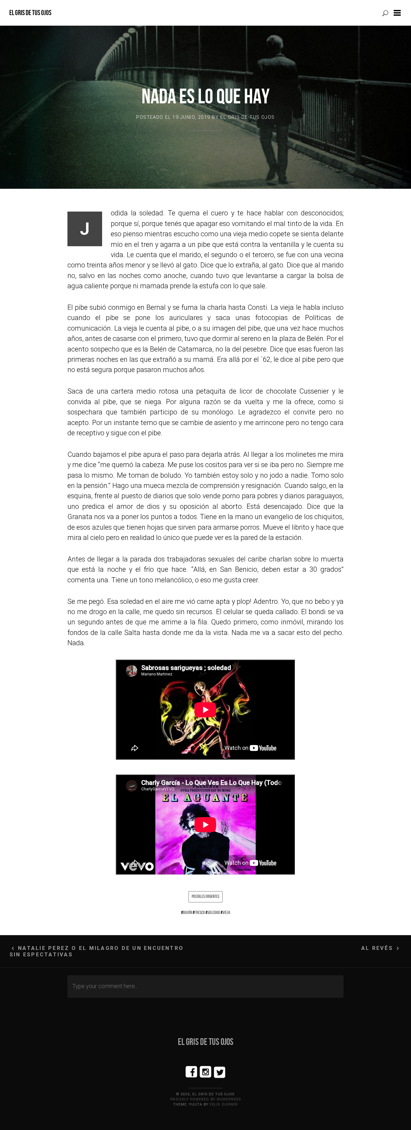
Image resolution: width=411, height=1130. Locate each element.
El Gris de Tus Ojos (30, 12)
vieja (226, 912)
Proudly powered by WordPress (205, 1099)
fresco (200, 912)
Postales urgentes (205, 896)
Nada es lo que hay (206, 96)
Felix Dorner (224, 1104)
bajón (187, 912)
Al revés (377, 948)
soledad (213, 912)
